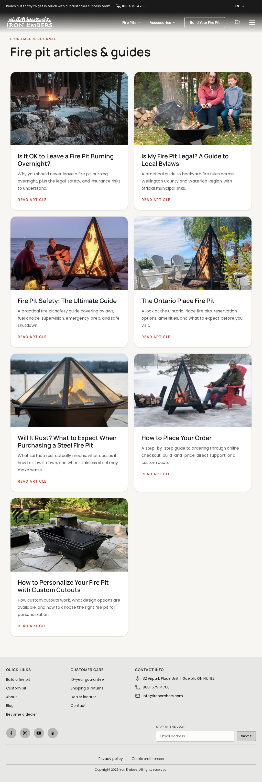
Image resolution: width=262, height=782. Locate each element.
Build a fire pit (18, 679)
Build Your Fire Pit (205, 22)
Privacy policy (111, 758)
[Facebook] (11, 733)
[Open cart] (237, 22)
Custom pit (16, 688)
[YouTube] (39, 733)
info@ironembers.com (163, 695)
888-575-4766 (134, 6)
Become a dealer (21, 714)
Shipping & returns (87, 688)
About (11, 696)
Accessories (160, 22)
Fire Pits (129, 22)
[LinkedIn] (53, 733)
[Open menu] (252, 22)
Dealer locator (83, 696)
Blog (10, 705)
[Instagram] (25, 733)
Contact (78, 705)
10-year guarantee (87, 679)
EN (237, 6)
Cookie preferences (148, 758)
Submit (246, 736)
